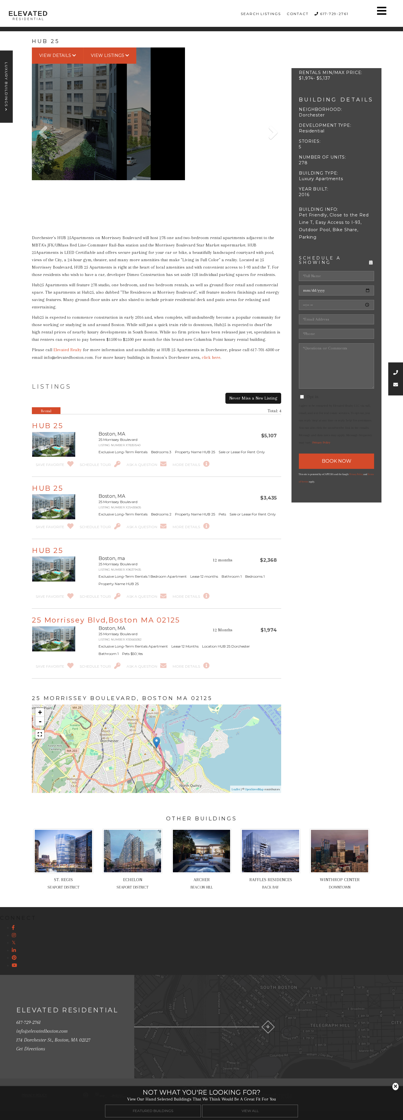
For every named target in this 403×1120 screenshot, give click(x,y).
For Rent (43, 425)
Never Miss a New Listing (253, 398)
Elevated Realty (67, 349)
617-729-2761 (334, 14)
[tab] (46, 411)
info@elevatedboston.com (42, 1031)
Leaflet (236, 789)
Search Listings (261, 14)
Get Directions (30, 1049)
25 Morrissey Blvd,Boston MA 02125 (106, 620)
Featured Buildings (153, 1110)
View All (250, 1110)
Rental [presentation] (46, 411)
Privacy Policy (321, 442)
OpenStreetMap (254, 789)
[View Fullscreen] (39, 734)
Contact (298, 14)
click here (211, 357)
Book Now (336, 461)
